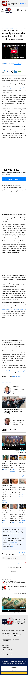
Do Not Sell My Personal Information (11, 635)
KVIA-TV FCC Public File (8, 634)
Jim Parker (11, 63)
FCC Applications (20, 634)
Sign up (23, 552)
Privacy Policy (14, 630)
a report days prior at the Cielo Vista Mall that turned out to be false (14, 309)
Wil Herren (5, 63)
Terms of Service (6, 630)
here (12, 546)
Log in (20, 552)
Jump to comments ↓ (7, 382)
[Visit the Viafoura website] (23, 593)
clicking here (13, 542)
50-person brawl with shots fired (17, 82)
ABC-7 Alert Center (16, 376)
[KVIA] (10, 10)
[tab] (6, 564)
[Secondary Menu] (4, 10)
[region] (14, 573)
